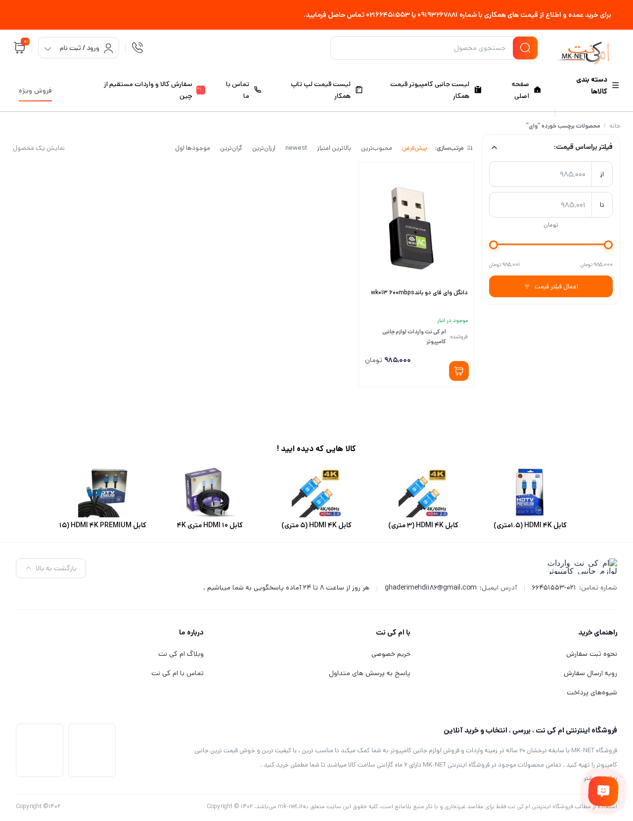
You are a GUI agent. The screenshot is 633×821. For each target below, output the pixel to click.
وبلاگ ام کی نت (181, 654)
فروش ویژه (35, 90)
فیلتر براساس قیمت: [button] (583, 147)
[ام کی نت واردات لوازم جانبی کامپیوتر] (583, 49)
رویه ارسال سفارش (590, 673)
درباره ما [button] (191, 632)
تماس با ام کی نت (177, 673)
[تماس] (137, 48)
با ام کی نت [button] (393, 632)
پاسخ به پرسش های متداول (369, 673)
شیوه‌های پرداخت (592, 692)
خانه (614, 126)
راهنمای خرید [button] (597, 632)
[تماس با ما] (603, 791)
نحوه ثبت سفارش (591, 654)
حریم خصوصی (390, 654)
